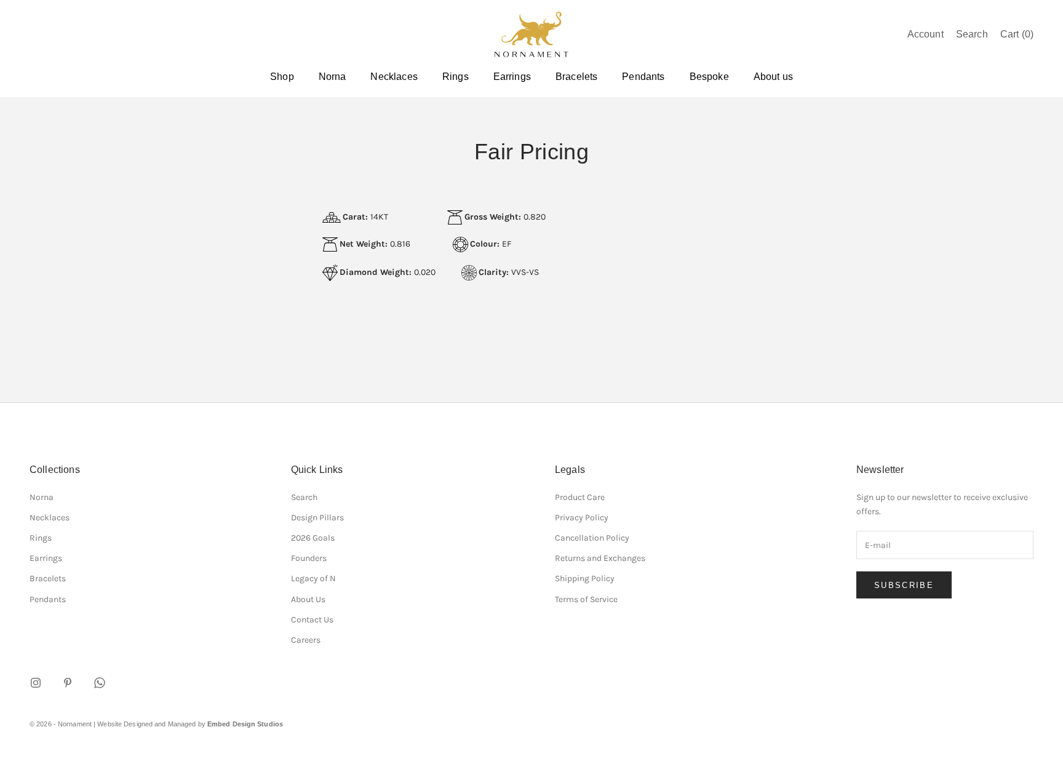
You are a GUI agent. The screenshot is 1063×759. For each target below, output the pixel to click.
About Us (308, 599)
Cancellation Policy (592, 538)
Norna (332, 76)
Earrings (512, 76)
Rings (455, 76)
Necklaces (393, 76)
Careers (305, 640)
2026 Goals (313, 538)
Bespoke (709, 76)
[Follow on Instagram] (36, 683)
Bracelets (576, 76)
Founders (309, 558)
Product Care (580, 497)
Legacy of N (313, 578)
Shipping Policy (585, 578)
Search (304, 497)
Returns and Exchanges (600, 558)
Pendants (643, 76)
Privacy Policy (581, 517)
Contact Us (312, 619)
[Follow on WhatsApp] (100, 683)
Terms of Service (586, 599)
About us (773, 76)
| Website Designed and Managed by (188, 724)
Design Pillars (317, 517)
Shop (282, 76)
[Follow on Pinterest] (68, 683)
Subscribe (904, 585)
